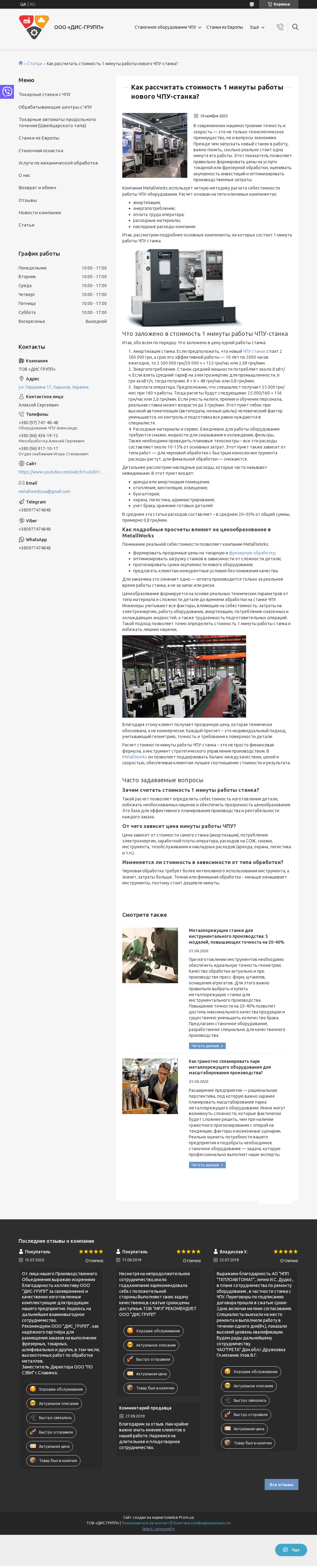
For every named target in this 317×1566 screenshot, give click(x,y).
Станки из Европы (224, 27)
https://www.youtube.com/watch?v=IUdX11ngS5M (63, 472)
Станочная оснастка (41, 150)
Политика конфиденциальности (201, 1523)
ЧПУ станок (254, 351)
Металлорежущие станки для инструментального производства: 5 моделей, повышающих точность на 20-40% (236, 936)
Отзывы (28, 200)
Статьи (34, 63)
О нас (24, 175)
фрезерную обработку (252, 552)
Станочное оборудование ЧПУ (165, 27)
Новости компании (40, 212)
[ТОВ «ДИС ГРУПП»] (34, 27)
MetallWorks (134, 756)
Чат (296, 1549)
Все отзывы (281, 1484)
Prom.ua (186, 1517)
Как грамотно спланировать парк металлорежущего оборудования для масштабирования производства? (230, 1067)
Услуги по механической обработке (58, 162)
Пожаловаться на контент (146, 1523)
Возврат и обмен (37, 187)
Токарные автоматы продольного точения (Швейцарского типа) (57, 122)
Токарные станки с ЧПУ (45, 94)
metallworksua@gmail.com (44, 491)
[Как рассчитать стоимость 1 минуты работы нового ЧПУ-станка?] (154, 145)
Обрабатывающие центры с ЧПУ (55, 107)
